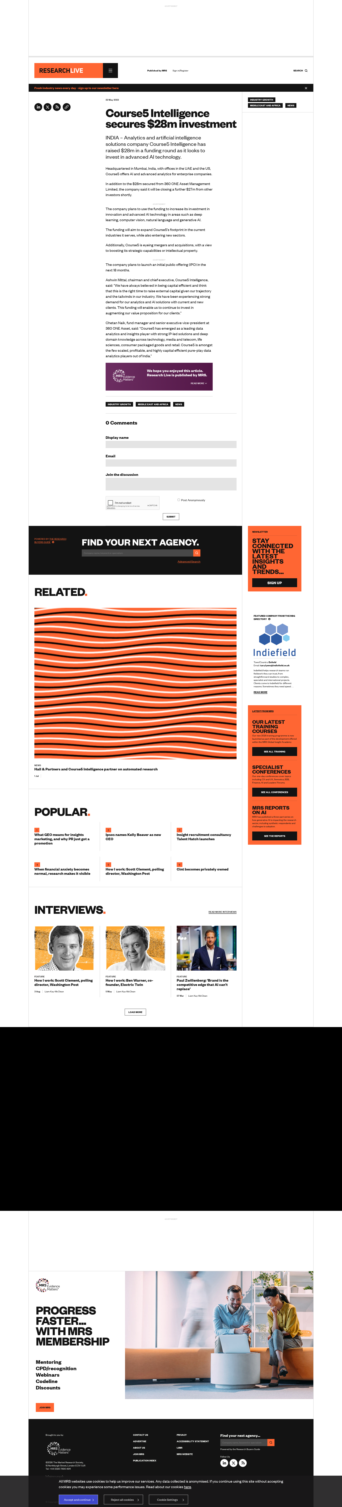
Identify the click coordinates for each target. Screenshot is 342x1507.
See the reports (274, 836)
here (187, 1486)
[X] (47, 110)
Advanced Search (189, 561)
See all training (274, 751)
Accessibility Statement (193, 1441)
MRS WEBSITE (185, 1454)
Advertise (139, 1441)
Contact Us (140, 1434)
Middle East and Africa (153, 404)
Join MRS (44, 1407)
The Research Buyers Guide (50, 540)
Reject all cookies (122, 1499)
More (223, 911)
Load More (135, 1012)
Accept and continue (77, 1499)
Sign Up (274, 582)
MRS (164, 70)
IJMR (179, 1447)
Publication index (144, 1460)
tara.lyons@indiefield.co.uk (275, 665)
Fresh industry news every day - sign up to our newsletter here (76, 88)
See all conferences (274, 792)
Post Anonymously (193, 500)
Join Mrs (138, 1454)
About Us (139, 1447)
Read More (198, 383)
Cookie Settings (167, 1499)
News (178, 404)
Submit (171, 516)
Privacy (182, 1434)
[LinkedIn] (38, 110)
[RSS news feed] (57, 110)
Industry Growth (119, 404)
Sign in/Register (180, 70)
